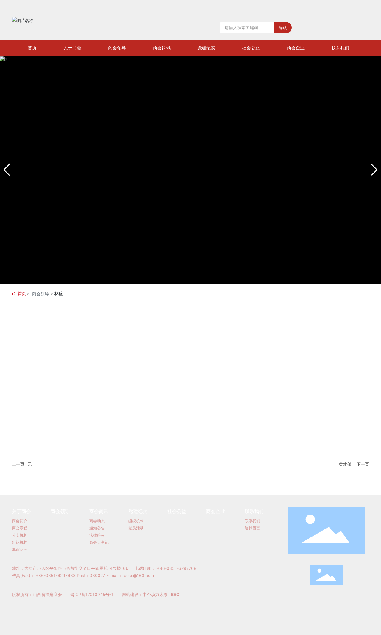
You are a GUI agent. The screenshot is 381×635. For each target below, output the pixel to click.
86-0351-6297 (174, 568)
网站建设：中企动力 (140, 594)
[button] (374, 169)
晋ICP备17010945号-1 (91, 594)
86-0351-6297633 (57, 575)
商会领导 (40, 293)
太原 (163, 594)
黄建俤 (345, 464)
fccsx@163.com (138, 575)
